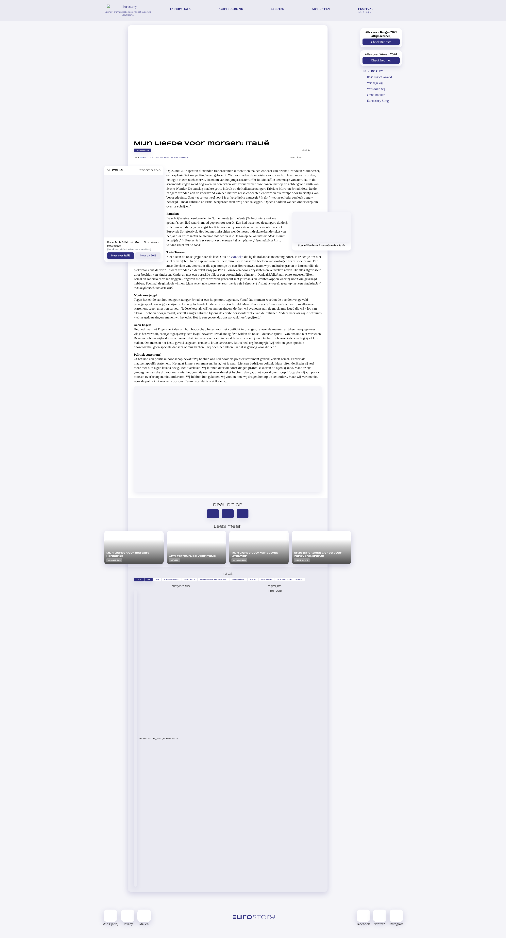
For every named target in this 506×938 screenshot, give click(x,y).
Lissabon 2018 (142, 150)
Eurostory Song (378, 101)
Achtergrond (231, 9)
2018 (148, 579)
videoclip (237, 257)
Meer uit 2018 (148, 255)
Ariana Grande (171, 579)
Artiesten (321, 9)
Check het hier (381, 42)
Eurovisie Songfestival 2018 (213, 579)
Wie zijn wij (374, 83)
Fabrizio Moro (238, 579)
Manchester (266, 579)
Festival (365, 10)
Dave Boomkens (179, 157)
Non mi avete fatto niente (290, 579)
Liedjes (277, 9)
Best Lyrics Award (379, 77)
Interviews (180, 9)
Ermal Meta (189, 579)
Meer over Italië (120, 255)
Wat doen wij (376, 89)
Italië (138, 579)
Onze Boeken (376, 95)
